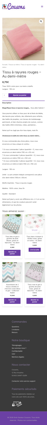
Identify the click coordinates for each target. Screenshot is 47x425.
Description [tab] (6, 103)
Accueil (4, 64)
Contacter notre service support (23, 381)
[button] (41, 21)
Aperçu (12, 232)
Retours (14, 332)
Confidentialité (17, 351)
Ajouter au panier (19, 95)
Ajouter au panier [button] (12, 253)
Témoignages (17, 345)
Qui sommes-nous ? (19, 348)
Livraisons (15, 329)
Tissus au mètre (14, 64)
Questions (15, 327)
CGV (13, 354)
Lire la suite (34, 250)
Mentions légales (18, 357)
